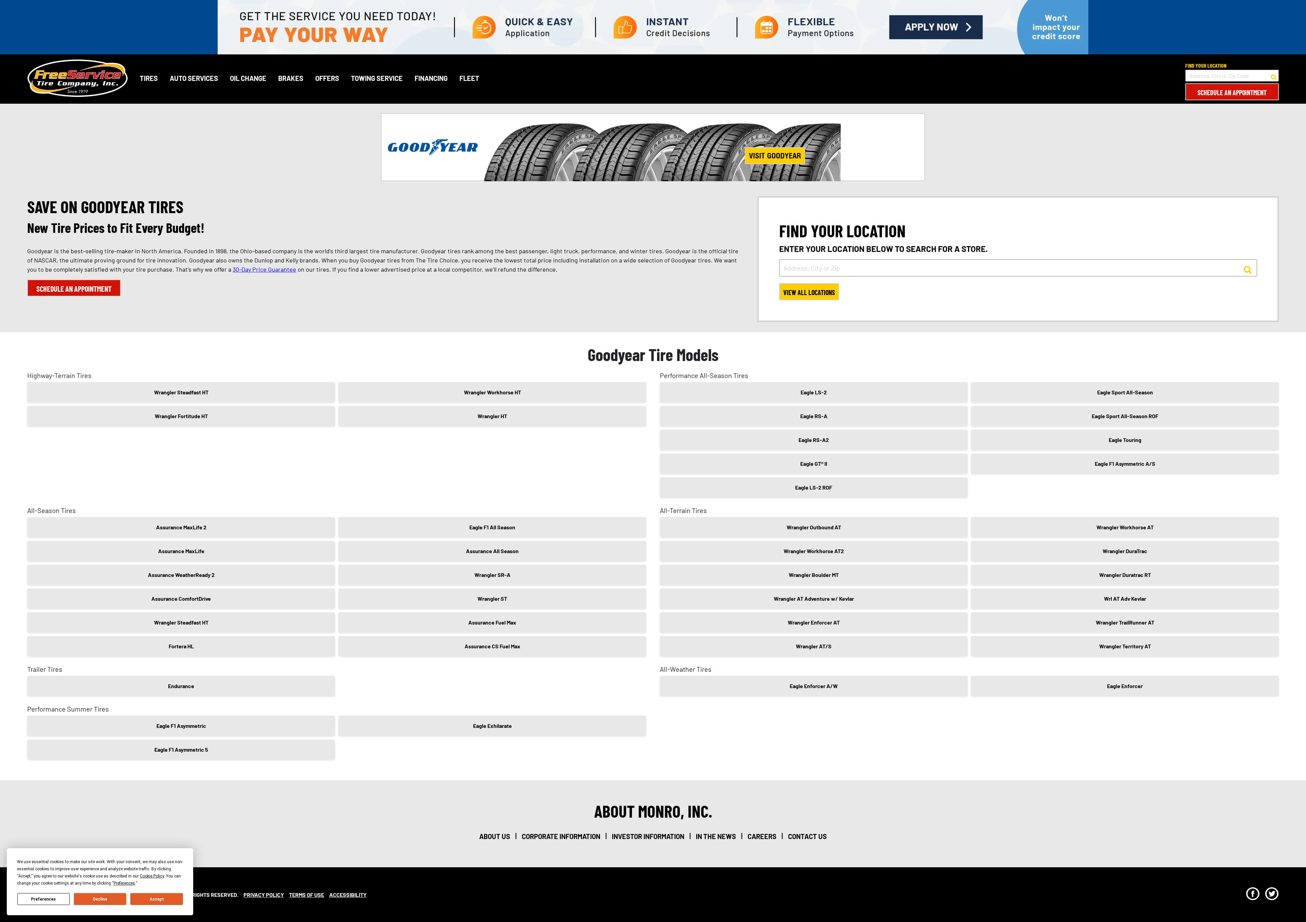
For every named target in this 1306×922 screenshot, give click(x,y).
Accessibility (348, 894)
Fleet (469, 78)
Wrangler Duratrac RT (1125, 574)
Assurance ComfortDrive (181, 598)
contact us (807, 836)
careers (762, 836)
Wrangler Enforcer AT (814, 622)
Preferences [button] (124, 883)
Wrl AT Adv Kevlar (1125, 598)
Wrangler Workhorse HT (492, 392)
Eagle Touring (1125, 440)
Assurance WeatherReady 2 (181, 574)
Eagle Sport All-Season (1125, 392)
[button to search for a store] (1274, 76)
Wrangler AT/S (814, 646)
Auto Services (194, 78)
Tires (149, 78)
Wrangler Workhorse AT (1125, 527)
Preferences (43, 899)
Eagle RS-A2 (814, 440)
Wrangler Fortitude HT (181, 416)
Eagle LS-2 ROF (813, 487)
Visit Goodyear (775, 155)
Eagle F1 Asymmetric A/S (1125, 463)
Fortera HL (181, 646)
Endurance (181, 686)
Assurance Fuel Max (492, 622)
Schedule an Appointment (1232, 92)
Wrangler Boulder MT (814, 574)
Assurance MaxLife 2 (181, 527)
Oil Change (248, 78)
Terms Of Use (306, 894)
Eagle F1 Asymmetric (181, 725)
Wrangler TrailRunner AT (1125, 622)
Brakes (290, 78)
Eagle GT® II (813, 463)
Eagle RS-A (813, 416)
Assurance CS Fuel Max (492, 646)
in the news (716, 836)
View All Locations (809, 292)
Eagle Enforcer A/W (814, 686)
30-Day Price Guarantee (264, 269)
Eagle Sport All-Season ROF (1125, 416)
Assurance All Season (492, 551)
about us (494, 836)
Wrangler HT (492, 416)
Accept (157, 899)
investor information (648, 836)
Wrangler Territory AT (1125, 646)
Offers (327, 78)
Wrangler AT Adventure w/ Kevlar (814, 598)
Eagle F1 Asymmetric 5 (181, 749)
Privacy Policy (264, 894)
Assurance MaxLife (181, 551)
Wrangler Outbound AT (814, 527)
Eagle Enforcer (1125, 686)
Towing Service (377, 78)
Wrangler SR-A (492, 574)
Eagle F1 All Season (492, 527)
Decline (100, 899)
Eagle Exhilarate (492, 725)
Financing (431, 78)
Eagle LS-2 (814, 392)
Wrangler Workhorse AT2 (814, 551)
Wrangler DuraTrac (1125, 551)
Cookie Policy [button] (152, 876)
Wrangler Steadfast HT (181, 392)
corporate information (561, 836)
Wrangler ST (492, 598)
